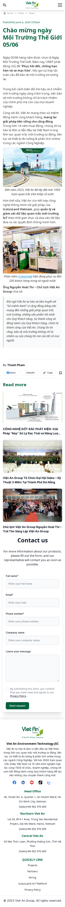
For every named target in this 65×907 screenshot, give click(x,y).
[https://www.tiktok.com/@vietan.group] (41, 783)
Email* (9, 594)
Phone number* (15, 613)
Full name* (12, 575)
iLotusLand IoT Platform (32, 883)
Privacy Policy (18, 696)
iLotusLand (25, 276)
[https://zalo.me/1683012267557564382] (49, 783)
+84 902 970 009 (36, 806)
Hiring (32, 877)
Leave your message (18, 651)
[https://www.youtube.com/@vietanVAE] (32, 783)
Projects (32, 865)
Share (12, 372)
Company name (15, 632)
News (21, 13)
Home (10, 13)
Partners (32, 871)
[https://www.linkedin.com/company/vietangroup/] (23, 783)
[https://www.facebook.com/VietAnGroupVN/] (15, 783)
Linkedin (30, 372)
